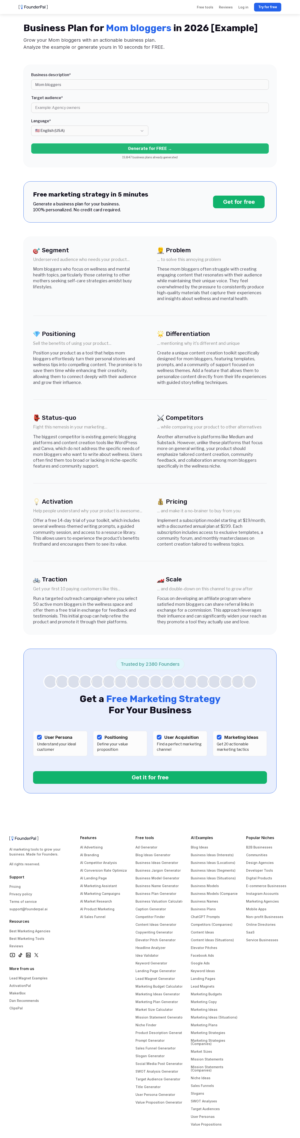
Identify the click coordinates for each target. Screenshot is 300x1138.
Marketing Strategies (208, 1033)
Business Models (205, 886)
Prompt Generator (150, 1040)
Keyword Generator (151, 963)
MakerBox (17, 993)
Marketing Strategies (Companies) (208, 1042)
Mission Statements (207, 1059)
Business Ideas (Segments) (213, 870)
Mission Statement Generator (159, 1017)
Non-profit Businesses (264, 917)
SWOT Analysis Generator (156, 1071)
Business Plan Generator (155, 894)
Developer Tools (259, 870)
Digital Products (259, 878)
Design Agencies (260, 863)
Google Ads (200, 963)
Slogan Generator (150, 1056)
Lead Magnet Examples (28, 978)
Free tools (144, 837)
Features (88, 837)
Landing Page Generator (155, 971)
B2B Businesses (259, 847)
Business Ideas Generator (156, 863)
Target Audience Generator (157, 1079)
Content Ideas (202, 932)
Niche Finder (145, 1025)
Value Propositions (206, 1124)
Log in (243, 7)
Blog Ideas (199, 847)
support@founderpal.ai (28, 909)
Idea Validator (146, 955)
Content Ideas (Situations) (212, 940)
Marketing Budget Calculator (159, 986)
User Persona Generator (155, 1095)
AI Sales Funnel (92, 917)
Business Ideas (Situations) (213, 878)
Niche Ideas (200, 1078)
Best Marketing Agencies (29, 931)
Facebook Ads (202, 955)
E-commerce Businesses (266, 886)
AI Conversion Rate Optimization (106, 870)
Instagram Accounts (262, 894)
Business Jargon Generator (158, 870)
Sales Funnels (202, 1086)
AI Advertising (91, 847)
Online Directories (261, 924)
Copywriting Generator (154, 932)
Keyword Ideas (203, 971)
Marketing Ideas (204, 1010)
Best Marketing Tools (26, 939)
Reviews (16, 946)
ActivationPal (20, 986)
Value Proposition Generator (158, 1102)
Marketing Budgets (206, 994)
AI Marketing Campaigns (100, 894)
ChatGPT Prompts (205, 917)
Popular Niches (260, 837)
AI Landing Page (93, 878)
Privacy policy (20, 894)
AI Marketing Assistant (98, 886)
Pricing (15, 887)
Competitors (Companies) (211, 924)
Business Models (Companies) (216, 894)
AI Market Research (96, 901)
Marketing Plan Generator (156, 1002)
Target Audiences (205, 1109)
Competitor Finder (150, 917)
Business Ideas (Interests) (212, 855)
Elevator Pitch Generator (155, 940)
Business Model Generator (157, 878)
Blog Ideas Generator (152, 855)
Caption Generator (150, 909)
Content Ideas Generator (155, 924)
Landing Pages (203, 979)
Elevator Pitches (204, 948)
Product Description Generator (160, 1033)
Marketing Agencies (262, 901)
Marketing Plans (204, 1025)
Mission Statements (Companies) (207, 1068)
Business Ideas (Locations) (213, 863)
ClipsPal (16, 1008)
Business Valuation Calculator (160, 901)
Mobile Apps (256, 909)
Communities (256, 855)
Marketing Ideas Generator (157, 994)
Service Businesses (262, 940)
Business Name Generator (157, 886)
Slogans (197, 1093)
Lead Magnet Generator (155, 979)
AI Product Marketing (97, 909)
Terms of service (23, 902)
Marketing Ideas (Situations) (214, 1017)
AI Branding (89, 855)
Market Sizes (201, 1051)
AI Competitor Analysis (98, 863)
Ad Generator (146, 847)
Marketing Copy (204, 1002)
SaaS (250, 932)
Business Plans (203, 909)
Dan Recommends (24, 1001)
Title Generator (148, 1087)
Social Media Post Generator (159, 1064)
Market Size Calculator (154, 1010)
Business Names (204, 901)
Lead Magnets (202, 986)
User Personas (203, 1117)
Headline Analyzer (150, 948)
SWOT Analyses (204, 1101)
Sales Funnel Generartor (155, 1048)
